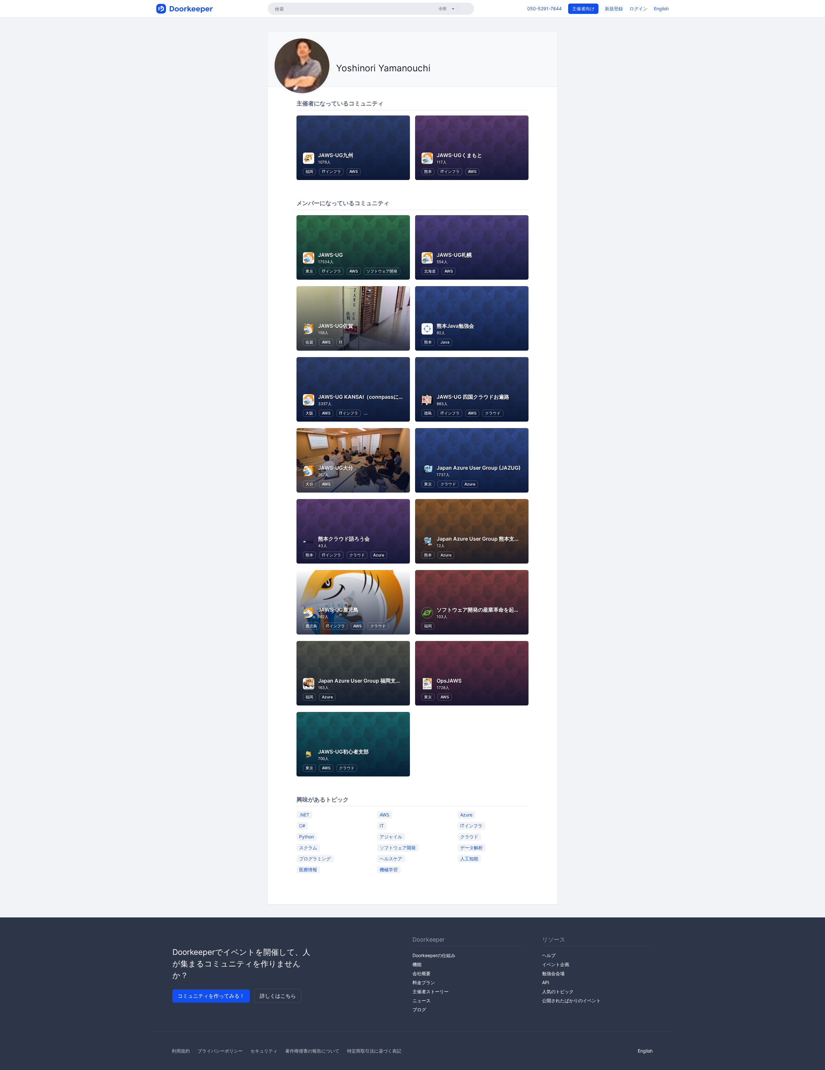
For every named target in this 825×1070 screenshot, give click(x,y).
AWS (353, 171)
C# (302, 825)
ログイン (638, 8)
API (545, 982)
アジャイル (391, 836)
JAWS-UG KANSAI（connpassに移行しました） (376, 397)
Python (306, 836)
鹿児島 (311, 626)
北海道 (430, 271)
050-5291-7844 (544, 8)
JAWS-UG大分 (335, 468)
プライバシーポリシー (220, 1051)
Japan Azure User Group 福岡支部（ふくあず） (375, 680)
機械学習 (389, 869)
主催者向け (583, 8)
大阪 (309, 413)
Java (445, 342)
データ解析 (471, 847)
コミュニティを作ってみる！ (211, 996)
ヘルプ (549, 955)
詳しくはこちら (278, 996)
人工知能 (469, 858)
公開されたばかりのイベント (571, 1000)
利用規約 (181, 1051)
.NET (304, 814)
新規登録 (614, 8)
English (661, 8)
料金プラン (423, 982)
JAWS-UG (330, 255)
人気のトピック (558, 991)
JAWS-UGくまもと (459, 155)
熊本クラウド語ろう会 (344, 538)
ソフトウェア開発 (381, 271)
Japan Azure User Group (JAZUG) (478, 468)
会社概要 (421, 973)
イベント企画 (555, 964)
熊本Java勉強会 (455, 326)
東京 (309, 271)
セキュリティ (263, 1051)
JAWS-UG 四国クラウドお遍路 (473, 397)
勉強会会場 (553, 973)
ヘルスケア (391, 858)
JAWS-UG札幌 (454, 255)
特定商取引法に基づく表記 (374, 1051)
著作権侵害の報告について (312, 1051)
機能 (417, 964)
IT (341, 342)
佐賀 (309, 342)
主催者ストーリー (430, 991)
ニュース (421, 1000)
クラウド (492, 413)
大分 (309, 484)
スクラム (308, 847)
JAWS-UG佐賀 (335, 326)
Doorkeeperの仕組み (433, 955)
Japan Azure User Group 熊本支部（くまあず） (493, 538)
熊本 (428, 171)
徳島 (428, 413)
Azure (469, 484)
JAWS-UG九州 (335, 155)
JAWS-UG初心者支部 (343, 751)
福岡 (309, 171)
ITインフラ (331, 171)
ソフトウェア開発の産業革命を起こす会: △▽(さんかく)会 (505, 609)
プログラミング (315, 858)
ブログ (419, 1009)
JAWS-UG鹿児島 (338, 609)
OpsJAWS (449, 680)
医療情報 (308, 869)
